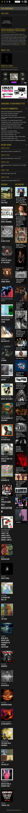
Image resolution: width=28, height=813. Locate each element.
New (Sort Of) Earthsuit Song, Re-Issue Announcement (11, 111)
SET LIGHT (17, 1)
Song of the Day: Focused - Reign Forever (9, 115)
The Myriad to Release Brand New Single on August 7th (11, 124)
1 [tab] (2, 97)
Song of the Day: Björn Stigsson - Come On (9, 158)
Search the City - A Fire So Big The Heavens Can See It (11, 120)
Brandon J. (4, 32)
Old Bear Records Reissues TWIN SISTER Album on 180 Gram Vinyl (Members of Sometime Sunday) (13, 29)
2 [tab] (4, 97)
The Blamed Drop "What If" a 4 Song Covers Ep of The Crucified (13, 122)
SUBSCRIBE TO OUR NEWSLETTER (13, 103)
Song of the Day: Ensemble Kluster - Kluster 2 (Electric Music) (13, 136)
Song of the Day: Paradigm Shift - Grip (8, 134)
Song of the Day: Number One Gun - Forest (9, 138)
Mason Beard (5, 67)
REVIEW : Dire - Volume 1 (7, 66)
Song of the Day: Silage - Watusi (7, 173)
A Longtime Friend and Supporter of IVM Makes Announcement (13, 140)
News (8, 32)
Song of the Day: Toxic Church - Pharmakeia (9, 113)
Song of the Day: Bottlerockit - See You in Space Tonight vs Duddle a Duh (12, 128)
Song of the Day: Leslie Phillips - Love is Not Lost (10, 132)
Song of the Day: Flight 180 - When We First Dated (11, 126)
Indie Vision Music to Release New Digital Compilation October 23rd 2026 (13, 118)
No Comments (13, 32)
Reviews (10, 67)
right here (19, 43)
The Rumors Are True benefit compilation (9, 131)
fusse (20, 810)
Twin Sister (20, 35)
